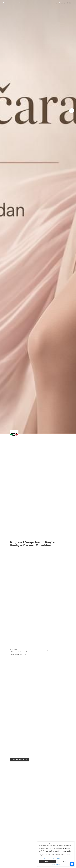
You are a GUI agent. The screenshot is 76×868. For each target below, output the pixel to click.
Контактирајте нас (25, 3)
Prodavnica (6, 3)
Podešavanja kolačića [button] (56, 864)
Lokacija (14, 3)
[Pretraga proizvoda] (71, 110)
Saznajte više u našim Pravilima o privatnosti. (50, 858)
